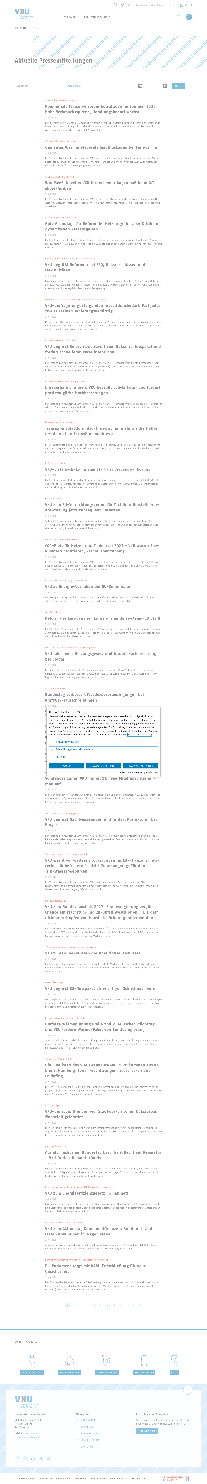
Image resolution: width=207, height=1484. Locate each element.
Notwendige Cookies (68, 742)
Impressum (152, 773)
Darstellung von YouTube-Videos (75, 749)
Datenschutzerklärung (140, 734)
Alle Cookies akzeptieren (141, 766)
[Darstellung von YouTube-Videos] (52, 750)
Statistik (60, 757)
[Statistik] (52, 757)
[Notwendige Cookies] (52, 742)
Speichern (66, 766)
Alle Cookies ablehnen (104, 766)
